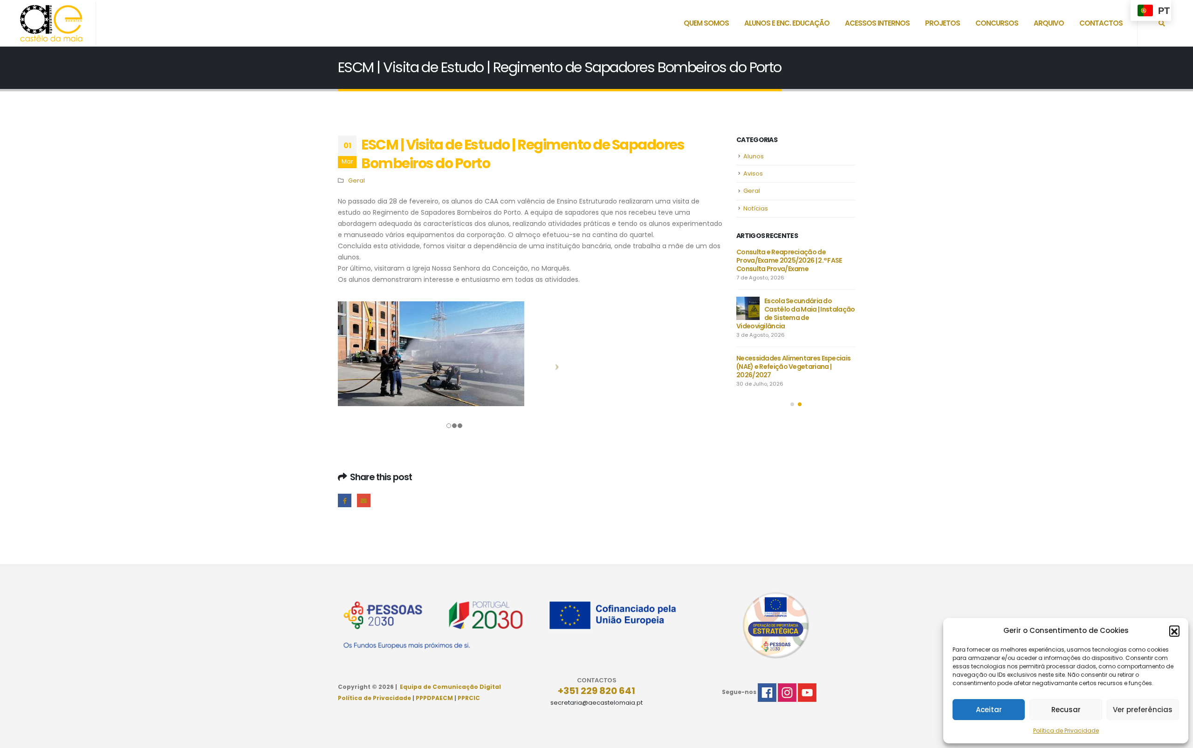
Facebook (344, 500)
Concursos (996, 23)
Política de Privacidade (1066, 730)
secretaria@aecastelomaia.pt (596, 703)
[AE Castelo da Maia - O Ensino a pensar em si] (51, 23)
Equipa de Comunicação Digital (450, 687)
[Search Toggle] (1162, 23)
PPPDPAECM (434, 698)
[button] (1174, 630)
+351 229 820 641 (596, 690)
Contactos (1101, 23)
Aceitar (989, 709)
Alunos (753, 156)
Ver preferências (1142, 709)
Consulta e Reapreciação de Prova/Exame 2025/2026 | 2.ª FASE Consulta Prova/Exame (789, 260)
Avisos (753, 173)
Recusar (1066, 709)
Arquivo (1049, 23)
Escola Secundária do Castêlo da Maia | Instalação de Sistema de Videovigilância (795, 313)
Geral (356, 180)
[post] (748, 308)
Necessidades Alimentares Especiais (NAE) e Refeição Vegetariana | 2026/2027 (793, 367)
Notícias (755, 208)
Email (363, 500)
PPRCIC (469, 698)
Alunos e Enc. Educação (787, 23)
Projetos (942, 23)
